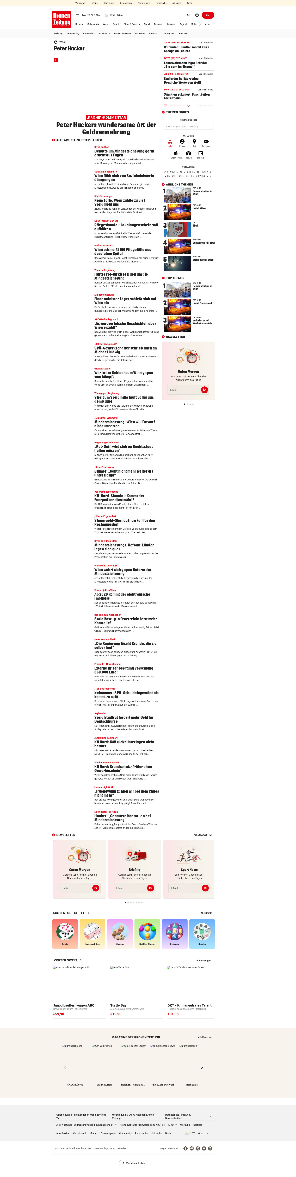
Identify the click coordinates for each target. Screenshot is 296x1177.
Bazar (189, 3)
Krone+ (79, 24)
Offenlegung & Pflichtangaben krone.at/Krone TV (81, 1116)
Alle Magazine (204, 1037)
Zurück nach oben (133, 1163)
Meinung (58, 33)
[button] (200, 24)
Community (109, 3)
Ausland (170, 24)
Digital (183, 24)
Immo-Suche (104, 33)
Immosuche (161, 3)
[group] (206, 913)
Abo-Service (63, 1133)
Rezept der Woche (122, 33)
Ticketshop (140, 33)
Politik (116, 24)
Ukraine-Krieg (73, 33)
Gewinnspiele (126, 3)
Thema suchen (188, 120)
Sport (147, 24)
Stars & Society (132, 24)
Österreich (93, 24)
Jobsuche (176, 3)
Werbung (185, 1124)
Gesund (158, 24)
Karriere (197, 1124)
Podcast (183, 33)
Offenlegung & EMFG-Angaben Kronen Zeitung (133, 1116)
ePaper (95, 3)
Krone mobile (144, 3)
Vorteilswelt (80, 3)
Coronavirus (89, 33)
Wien (105, 24)
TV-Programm (168, 33)
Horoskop (153, 33)
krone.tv (209, 24)
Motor (194, 24)
